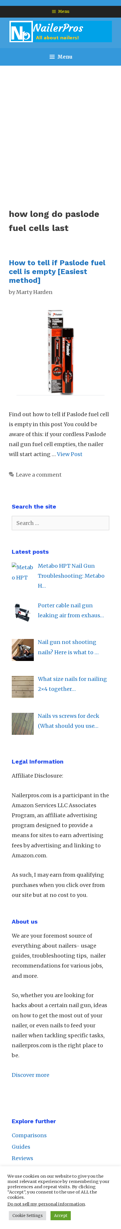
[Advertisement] (60, 129)
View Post (70, 454)
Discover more (30, 1075)
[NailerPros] (60, 31)
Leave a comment (39, 474)
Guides (21, 1146)
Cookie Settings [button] (27, 1215)
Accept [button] (60, 1215)
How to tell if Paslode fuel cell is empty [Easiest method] (57, 272)
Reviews (22, 1158)
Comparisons (29, 1135)
